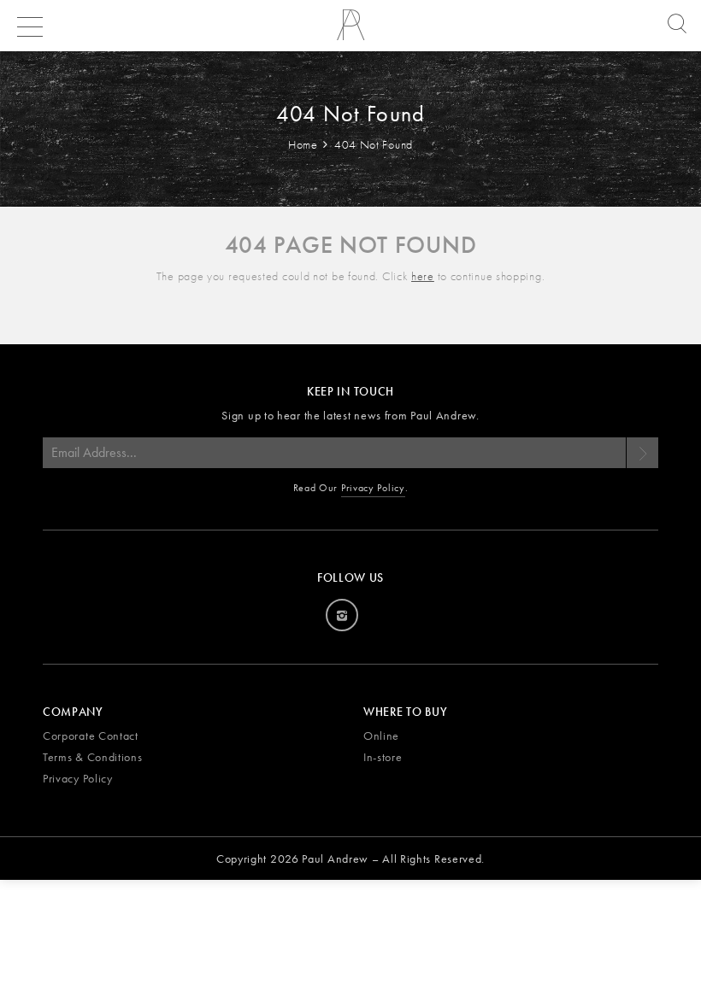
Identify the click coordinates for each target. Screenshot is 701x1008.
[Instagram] (342, 615)
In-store (383, 757)
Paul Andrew (335, 858)
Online (381, 735)
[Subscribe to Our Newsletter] (642, 452)
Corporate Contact (90, 735)
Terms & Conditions (93, 757)
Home (304, 144)
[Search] (672, 25)
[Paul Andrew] (350, 31)
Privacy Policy (373, 488)
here (422, 276)
